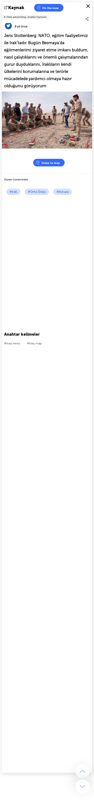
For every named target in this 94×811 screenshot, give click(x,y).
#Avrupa (63, 192)
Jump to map (50, 162)
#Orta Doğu (37, 192)
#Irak (13, 192)
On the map (50, 8)
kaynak (16, 7)
